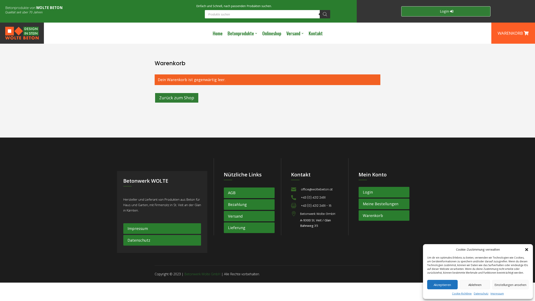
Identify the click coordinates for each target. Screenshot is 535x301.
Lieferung (236, 227)
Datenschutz (481, 293)
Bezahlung (237, 204)
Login (444, 11)
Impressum (497, 293)
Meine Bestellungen (380, 203)
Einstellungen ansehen (510, 285)
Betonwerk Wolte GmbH (202, 274)
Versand (235, 216)
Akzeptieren (442, 285)
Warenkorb (373, 215)
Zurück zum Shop (176, 98)
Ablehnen (475, 285)
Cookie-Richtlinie (462, 293)
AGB (232, 192)
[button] (527, 249)
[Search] (325, 14)
